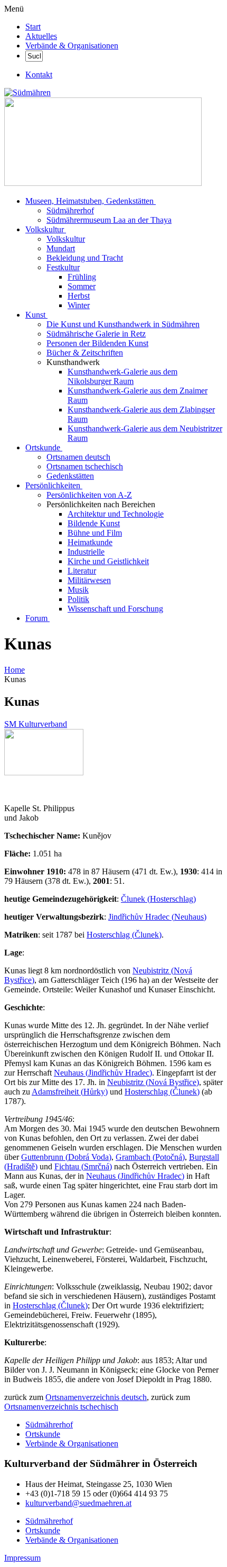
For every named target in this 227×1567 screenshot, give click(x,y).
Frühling (82, 276)
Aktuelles (41, 36)
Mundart (60, 248)
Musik (78, 589)
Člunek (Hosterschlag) (158, 898)
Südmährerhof (70, 210)
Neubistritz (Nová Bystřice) (153, 1082)
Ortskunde (42, 447)
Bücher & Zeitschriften (84, 352)
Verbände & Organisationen (71, 45)
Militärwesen (89, 580)
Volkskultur (44, 229)
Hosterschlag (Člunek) (124, 934)
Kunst (35, 314)
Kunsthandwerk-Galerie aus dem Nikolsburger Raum (122, 376)
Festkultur (63, 267)
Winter (79, 305)
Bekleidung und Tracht (84, 257)
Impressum (22, 1557)
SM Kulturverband (35, 724)
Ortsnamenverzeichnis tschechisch (61, 1406)
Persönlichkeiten (52, 485)
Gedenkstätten (70, 475)
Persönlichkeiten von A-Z (89, 494)
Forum (36, 618)
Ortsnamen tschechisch (84, 466)
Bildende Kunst (94, 523)
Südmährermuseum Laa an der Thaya (109, 219)
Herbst (79, 295)
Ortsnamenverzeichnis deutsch (96, 1397)
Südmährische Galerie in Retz (96, 333)
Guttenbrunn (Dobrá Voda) (66, 1156)
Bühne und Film (95, 532)
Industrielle (86, 551)
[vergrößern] (8, 790)
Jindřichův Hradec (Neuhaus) (157, 916)
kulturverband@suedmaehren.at (78, 1503)
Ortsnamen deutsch (78, 456)
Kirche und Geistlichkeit (108, 561)
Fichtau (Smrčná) (83, 1166)
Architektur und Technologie (116, 513)
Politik (78, 599)
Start (33, 26)
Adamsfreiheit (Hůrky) (70, 1091)
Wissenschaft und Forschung (115, 608)
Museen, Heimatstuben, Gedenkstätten (89, 200)
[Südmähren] (27, 92)
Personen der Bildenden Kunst (97, 343)
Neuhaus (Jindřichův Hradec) (103, 1072)
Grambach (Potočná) (150, 1156)
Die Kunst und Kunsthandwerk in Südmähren (123, 324)
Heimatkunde (90, 542)
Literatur (82, 570)
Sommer (82, 286)
